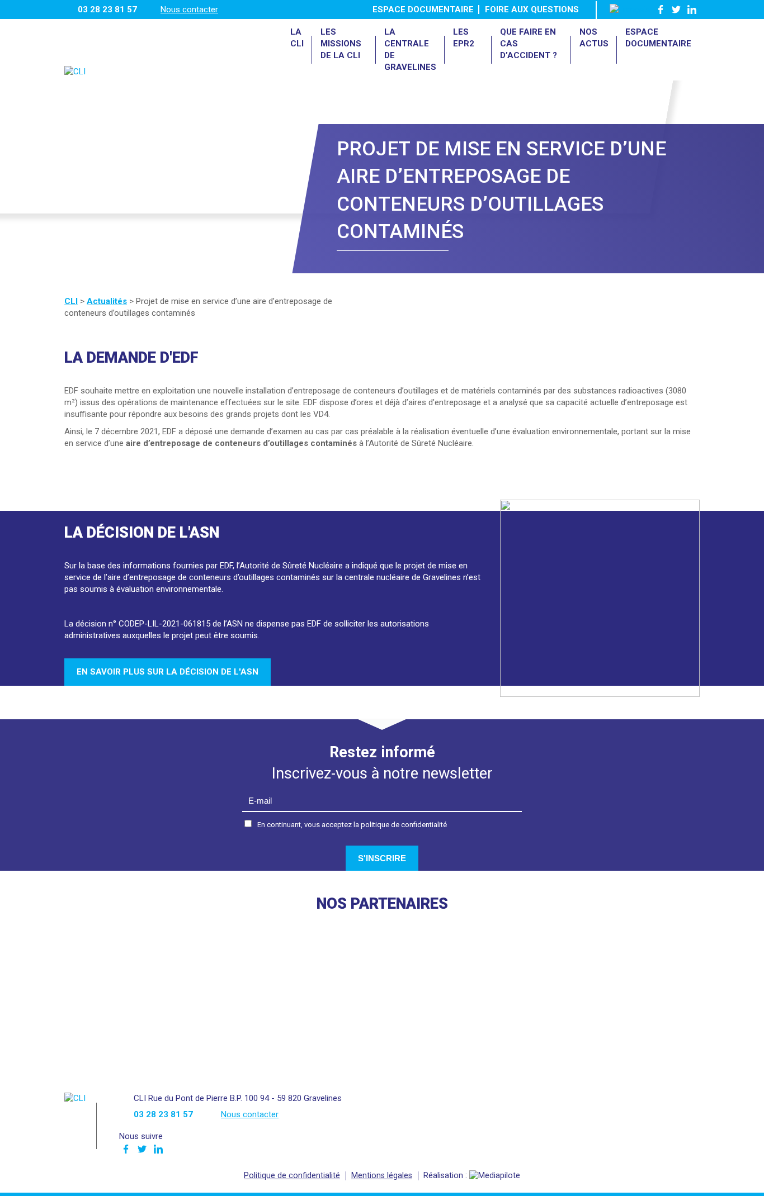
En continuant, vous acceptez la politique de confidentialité (352, 824)
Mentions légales (381, 1175)
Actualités (107, 301)
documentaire (658, 38)
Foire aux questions (532, 9)
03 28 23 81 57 (107, 9)
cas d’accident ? (528, 43)
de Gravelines (410, 49)
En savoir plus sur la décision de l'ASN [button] (167, 672)
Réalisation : (446, 1175)
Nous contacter (189, 9)
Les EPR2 (463, 38)
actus (594, 38)
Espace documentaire (423, 9)
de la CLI (340, 43)
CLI (297, 38)
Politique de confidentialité (292, 1175)
